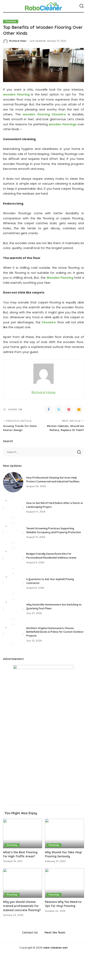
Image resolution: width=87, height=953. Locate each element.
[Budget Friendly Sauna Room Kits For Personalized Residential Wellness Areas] (13, 558)
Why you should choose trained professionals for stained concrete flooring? (22, 906)
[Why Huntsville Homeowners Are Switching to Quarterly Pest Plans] (13, 609)
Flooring (10, 21)
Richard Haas (18, 40)
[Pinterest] (69, 409)
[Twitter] (59, 409)
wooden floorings (62, 124)
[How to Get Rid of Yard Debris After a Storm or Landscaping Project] (13, 507)
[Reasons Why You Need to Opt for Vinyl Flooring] (64, 883)
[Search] (81, 6)
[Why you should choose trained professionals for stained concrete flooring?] (22, 883)
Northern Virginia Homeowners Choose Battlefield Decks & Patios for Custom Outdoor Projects (55, 632)
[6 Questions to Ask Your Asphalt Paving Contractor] (13, 584)
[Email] (79, 409)
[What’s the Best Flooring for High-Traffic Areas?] (22, 833)
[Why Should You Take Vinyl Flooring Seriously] (64, 833)
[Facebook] (49, 409)
